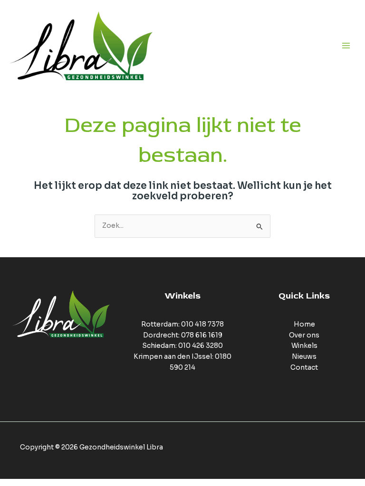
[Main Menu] (346, 46)
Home (304, 324)
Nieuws (304, 357)
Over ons (304, 335)
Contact (304, 368)
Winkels (304, 346)
